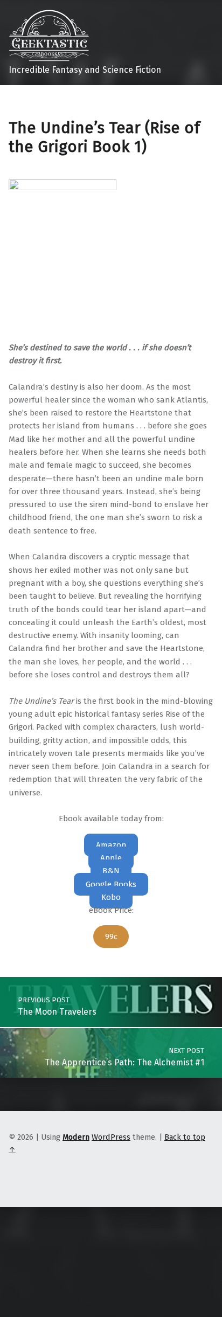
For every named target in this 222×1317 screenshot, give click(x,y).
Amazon (111, 845)
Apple (111, 858)
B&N (111, 871)
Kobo (111, 897)
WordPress (111, 1137)
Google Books (111, 884)
